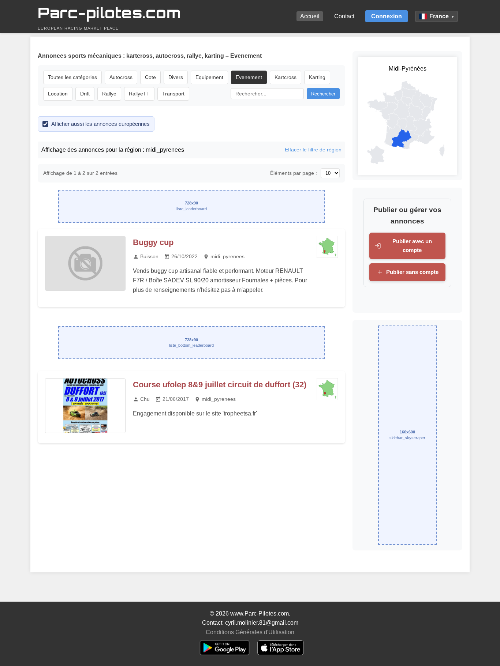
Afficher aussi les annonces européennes (100, 124)
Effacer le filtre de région (313, 150)
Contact (344, 16)
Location (58, 94)
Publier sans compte (412, 272)
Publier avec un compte (412, 245)
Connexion (386, 16)
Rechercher (323, 94)
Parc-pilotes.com (109, 13)
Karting (317, 77)
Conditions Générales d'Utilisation (250, 632)
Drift (85, 94)
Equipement (209, 77)
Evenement (249, 77)
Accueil (310, 16)
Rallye (109, 94)
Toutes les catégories (72, 77)
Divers (175, 77)
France (441, 16)
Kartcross (285, 77)
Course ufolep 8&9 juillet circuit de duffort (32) (219, 384)
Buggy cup (153, 242)
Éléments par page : (293, 173)
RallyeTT (139, 94)
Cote (150, 77)
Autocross (121, 77)
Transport (173, 94)
